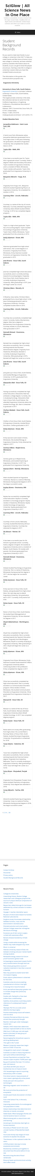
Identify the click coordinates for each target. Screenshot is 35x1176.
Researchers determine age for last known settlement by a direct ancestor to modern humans (17, 907)
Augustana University (10, 91)
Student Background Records (13, 878)
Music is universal (9, 947)
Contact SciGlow (8, 870)
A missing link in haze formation (14, 987)
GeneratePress (18, 1173)
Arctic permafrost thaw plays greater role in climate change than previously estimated (17, 991)
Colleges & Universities (11, 894)
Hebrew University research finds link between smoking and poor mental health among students (17, 952)
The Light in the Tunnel (11, 1043)
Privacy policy (8, 875)
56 (9, 813)
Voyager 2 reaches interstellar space (15, 912)
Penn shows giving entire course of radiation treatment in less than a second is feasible (17, 968)
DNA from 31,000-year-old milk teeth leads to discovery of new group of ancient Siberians (15, 1033)
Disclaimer (7, 873)
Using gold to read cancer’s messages (16, 1050)
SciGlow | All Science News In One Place (18, 10)
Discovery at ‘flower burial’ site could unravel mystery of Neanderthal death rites (16, 1130)
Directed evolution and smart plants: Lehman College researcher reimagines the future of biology (16, 928)
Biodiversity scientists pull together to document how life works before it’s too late (16, 1151)
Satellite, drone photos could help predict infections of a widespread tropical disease (17, 1003)
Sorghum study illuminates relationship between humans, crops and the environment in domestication (16, 921)
